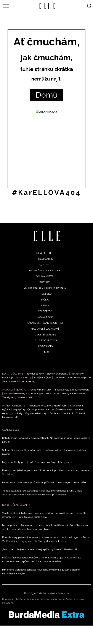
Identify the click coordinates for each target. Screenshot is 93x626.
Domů (47, 94)
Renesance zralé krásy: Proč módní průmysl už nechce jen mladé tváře (44, 482)
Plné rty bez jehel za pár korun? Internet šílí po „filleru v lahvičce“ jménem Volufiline (45, 472)
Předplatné (45, 258)
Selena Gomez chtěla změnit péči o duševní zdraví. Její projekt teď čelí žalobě (44, 452)
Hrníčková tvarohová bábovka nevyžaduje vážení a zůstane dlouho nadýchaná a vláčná (41, 571)
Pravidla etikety (35, 373)
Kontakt (45, 264)
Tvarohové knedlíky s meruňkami (47, 405)
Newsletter (44, 253)
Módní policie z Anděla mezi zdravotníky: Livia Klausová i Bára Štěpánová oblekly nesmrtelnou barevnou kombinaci (45, 527)
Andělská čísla (42, 377)
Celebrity (44, 311)
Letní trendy (28, 381)
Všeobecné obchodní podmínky (45, 287)
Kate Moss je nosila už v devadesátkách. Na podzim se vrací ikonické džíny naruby (46, 439)
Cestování (59, 377)
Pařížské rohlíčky (62, 409)
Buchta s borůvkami (61, 413)
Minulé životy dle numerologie (71, 389)
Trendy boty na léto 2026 (17, 397)
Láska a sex (45, 317)
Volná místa (44, 276)
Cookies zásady (45, 334)
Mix (46, 352)
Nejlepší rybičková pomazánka (31, 409)
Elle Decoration (45, 340)
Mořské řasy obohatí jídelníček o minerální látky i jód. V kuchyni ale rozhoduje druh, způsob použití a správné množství (41, 559)
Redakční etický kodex (44, 270)
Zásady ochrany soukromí (44, 322)
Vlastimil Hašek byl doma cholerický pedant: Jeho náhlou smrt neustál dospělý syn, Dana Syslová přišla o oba (43, 515)
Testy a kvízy (23, 377)
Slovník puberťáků (57, 373)
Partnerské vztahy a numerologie (23, 393)
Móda (45, 299)
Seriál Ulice (52, 393)
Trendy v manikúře (39, 389)
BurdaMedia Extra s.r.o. (55, 593)
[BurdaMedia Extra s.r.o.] (46, 614)
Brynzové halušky (36, 413)
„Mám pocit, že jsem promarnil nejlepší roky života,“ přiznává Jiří (39, 549)
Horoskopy (45, 346)
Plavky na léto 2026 (73, 393)
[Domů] (46, 236)
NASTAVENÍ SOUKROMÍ (45, 328)
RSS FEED (45, 293)
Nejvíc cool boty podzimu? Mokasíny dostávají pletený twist (37, 462)
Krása (45, 305)
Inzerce (44, 282)
